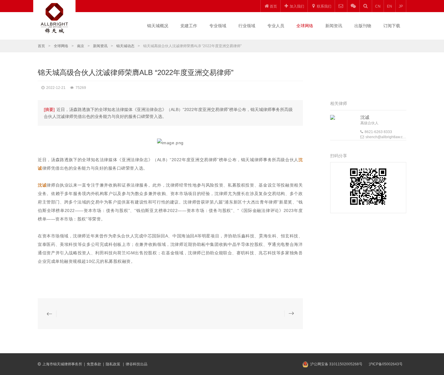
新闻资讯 (333, 25)
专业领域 (217, 25)
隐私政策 (113, 364)
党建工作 (188, 25)
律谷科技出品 (136, 364)
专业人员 (275, 25)
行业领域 (246, 25)
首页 (41, 46)
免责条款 (94, 364)
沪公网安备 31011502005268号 (336, 364)
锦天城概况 (157, 25)
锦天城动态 (125, 46)
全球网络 (304, 25)
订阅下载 (391, 25)
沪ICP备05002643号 (386, 364)
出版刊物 (362, 25)
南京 (80, 46)
